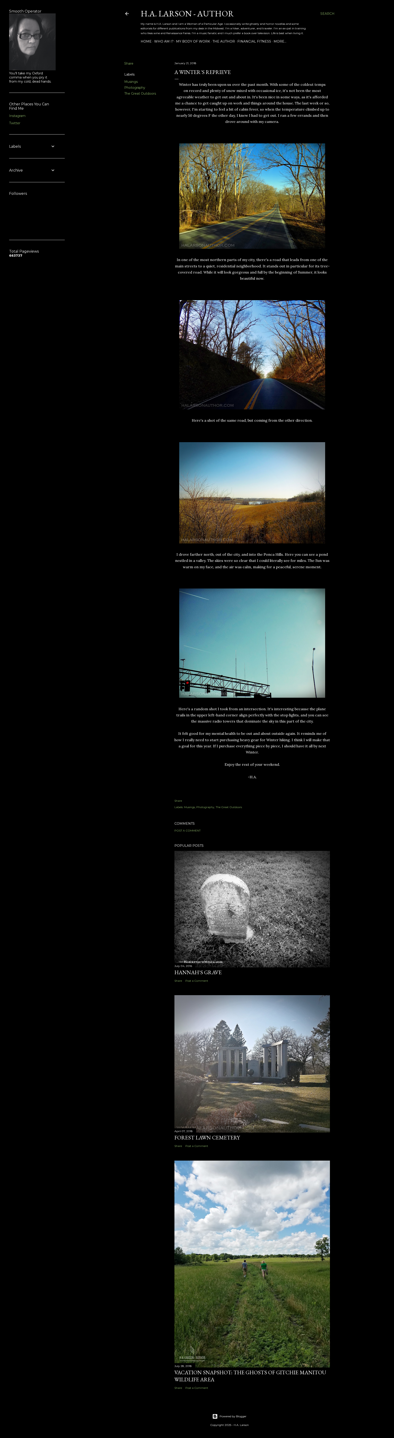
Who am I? (164, 41)
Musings (131, 82)
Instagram (17, 116)
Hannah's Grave (198, 972)
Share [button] (128, 63)
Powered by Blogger (233, 1416)
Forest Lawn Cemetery (207, 1137)
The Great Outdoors (140, 93)
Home (146, 41)
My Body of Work (193, 41)
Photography (134, 88)
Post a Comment (187, 830)
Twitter (14, 123)
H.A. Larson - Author (187, 13)
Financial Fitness (254, 41)
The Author (224, 41)
